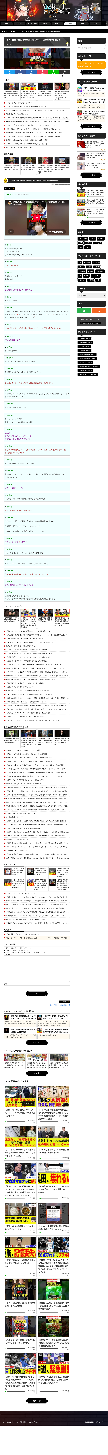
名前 (5, 984)
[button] (64, 72)
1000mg (84, 346)
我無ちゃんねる (86, 342)
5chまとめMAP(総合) (87, 358)
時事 (81, 243)
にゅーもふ (85, 338)
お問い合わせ (33, 1422)
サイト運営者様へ (21, 1422)
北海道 (92, 280)
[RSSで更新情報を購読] (99, 310)
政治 (93, 238)
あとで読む (9, 188)
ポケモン (82, 280)
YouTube (82, 271)
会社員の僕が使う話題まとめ (89, 366)
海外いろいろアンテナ (88, 374)
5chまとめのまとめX (87, 354)
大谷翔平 (97, 262)
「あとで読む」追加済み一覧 (59, 1005)
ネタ (88, 247)
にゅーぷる (85, 350)
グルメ (101, 238)
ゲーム (89, 243)
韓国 (87, 275)
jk (80, 262)
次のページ (37, 1401)
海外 (81, 247)
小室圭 (92, 271)
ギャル (82, 267)
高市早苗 (100, 271)
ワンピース (96, 275)
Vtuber (88, 262)
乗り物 (98, 267)
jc (98, 280)
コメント (8, 954)
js (80, 275)
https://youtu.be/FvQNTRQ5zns (62, 184)
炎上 (89, 267)
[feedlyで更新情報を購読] (84, 310)
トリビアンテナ (86, 362)
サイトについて (8, 1422)
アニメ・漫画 (84, 238)
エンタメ (98, 243)
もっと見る (37, 1043)
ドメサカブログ (86, 370)
